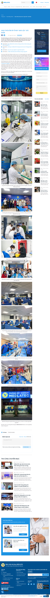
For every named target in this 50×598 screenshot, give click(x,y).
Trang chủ (3, 16)
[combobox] (42, 83)
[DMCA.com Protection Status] (5, 589)
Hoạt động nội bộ (10, 16)
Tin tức (31, 6)
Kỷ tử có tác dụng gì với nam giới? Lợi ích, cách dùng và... (44, 163)
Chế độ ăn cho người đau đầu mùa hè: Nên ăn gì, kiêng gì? (45, 125)
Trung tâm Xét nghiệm (5, 63)
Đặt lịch (23, 534)
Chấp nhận (46, 596)
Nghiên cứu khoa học (26, 6)
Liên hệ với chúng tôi (42, 51)
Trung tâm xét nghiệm (11, 432)
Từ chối (41, 596)
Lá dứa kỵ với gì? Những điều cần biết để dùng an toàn (44, 172)
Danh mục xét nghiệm (39, 6)
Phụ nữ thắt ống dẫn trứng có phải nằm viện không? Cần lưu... (45, 134)
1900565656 (4, 572)
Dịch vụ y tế (13, 6)
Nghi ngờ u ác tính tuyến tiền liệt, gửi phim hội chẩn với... (44, 182)
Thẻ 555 (34, 6)
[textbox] (42, 83)
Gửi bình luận (25, 447)
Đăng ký (41, 2)
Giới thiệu (9, 6)
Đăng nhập (47, 2)
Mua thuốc (44, 6)
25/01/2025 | (15, 51)
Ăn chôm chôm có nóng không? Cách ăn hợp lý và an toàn (45, 144)
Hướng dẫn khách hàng (18, 6)
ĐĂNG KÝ (45, 574)
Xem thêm (47, 98)
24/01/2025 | (13, 49)
